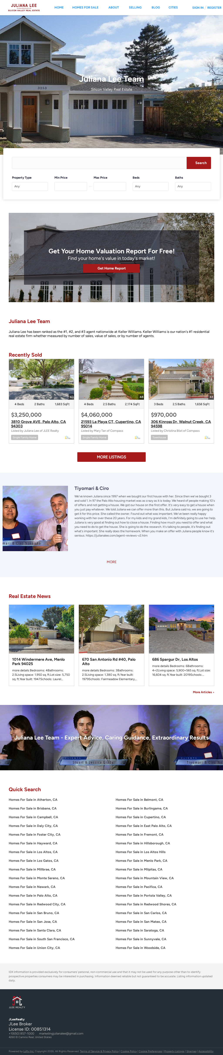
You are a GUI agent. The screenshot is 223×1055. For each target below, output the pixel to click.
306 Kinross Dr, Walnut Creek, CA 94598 (181, 423)
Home (59, 7)
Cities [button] (173, 7)
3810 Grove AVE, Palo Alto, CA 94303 (38, 423)
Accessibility (205, 1051)
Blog (156, 7)
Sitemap (191, 1051)
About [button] (113, 7)
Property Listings (174, 1051)
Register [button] (214, 8)
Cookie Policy (129, 1051)
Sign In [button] (198, 8)
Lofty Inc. (28, 1051)
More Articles (203, 692)
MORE (112, 562)
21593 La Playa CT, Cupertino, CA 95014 (111, 423)
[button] (199, 163)
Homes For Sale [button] (85, 7)
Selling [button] (135, 7)
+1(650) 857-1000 (21, 1033)
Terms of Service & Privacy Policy (99, 1051)
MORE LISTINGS (111, 457)
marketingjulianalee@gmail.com (61, 1033)
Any (17, 186)
